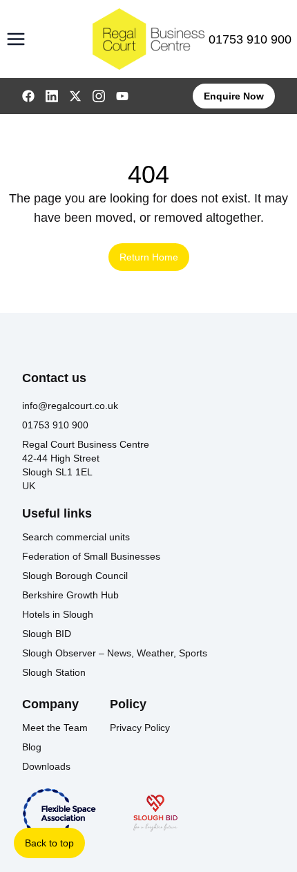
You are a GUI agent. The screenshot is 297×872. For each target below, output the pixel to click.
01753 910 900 (250, 39)
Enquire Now (234, 96)
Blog (31, 746)
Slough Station (54, 672)
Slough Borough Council (75, 575)
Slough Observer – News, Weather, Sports (114, 652)
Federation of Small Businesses (91, 556)
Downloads (46, 766)
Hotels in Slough (57, 614)
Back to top (49, 843)
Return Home (148, 257)
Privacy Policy (140, 727)
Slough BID (46, 633)
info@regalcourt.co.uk (70, 405)
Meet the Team (55, 727)
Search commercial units (76, 536)
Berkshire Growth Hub (70, 594)
